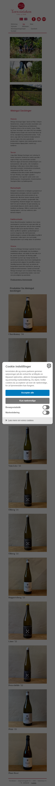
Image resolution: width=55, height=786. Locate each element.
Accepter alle (27, 392)
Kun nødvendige (27, 400)
